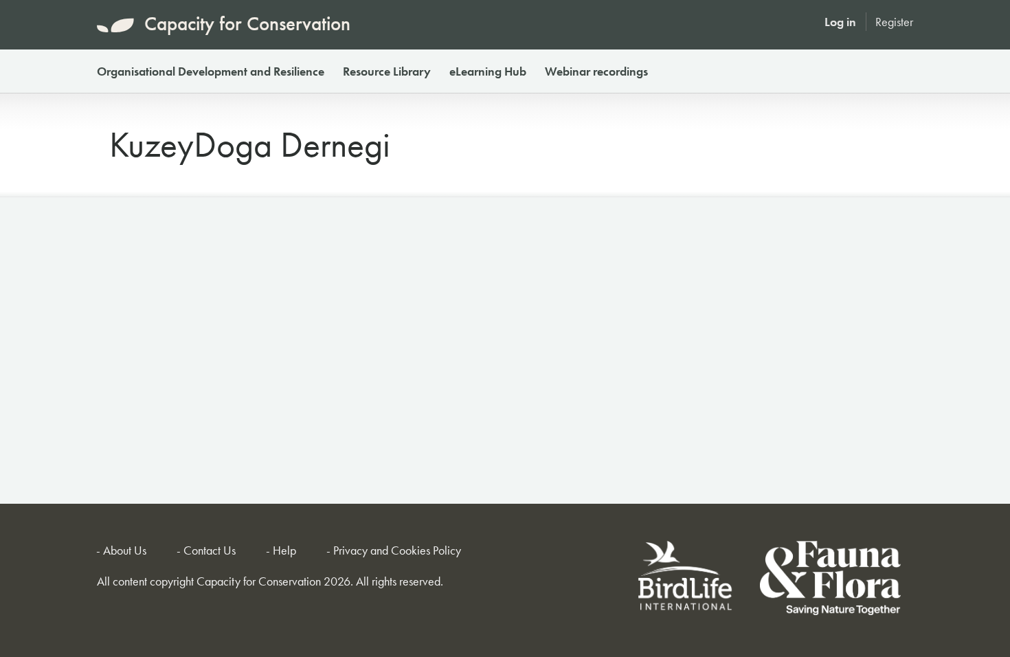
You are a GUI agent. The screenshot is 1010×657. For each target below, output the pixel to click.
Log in (840, 22)
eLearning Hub (487, 71)
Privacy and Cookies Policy (397, 550)
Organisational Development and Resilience (210, 71)
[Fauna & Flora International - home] (830, 580)
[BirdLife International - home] (686, 580)
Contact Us (209, 550)
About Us (124, 550)
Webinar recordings (596, 71)
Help (284, 550)
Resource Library (387, 71)
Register (894, 22)
